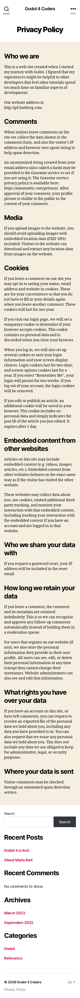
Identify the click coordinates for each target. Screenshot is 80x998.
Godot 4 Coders (40, 9)
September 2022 (18, 922)
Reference (13, 958)
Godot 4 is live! (17, 850)
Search (9, 813)
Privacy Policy (14, 989)
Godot (9, 948)
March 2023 (14, 913)
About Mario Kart (18, 860)
